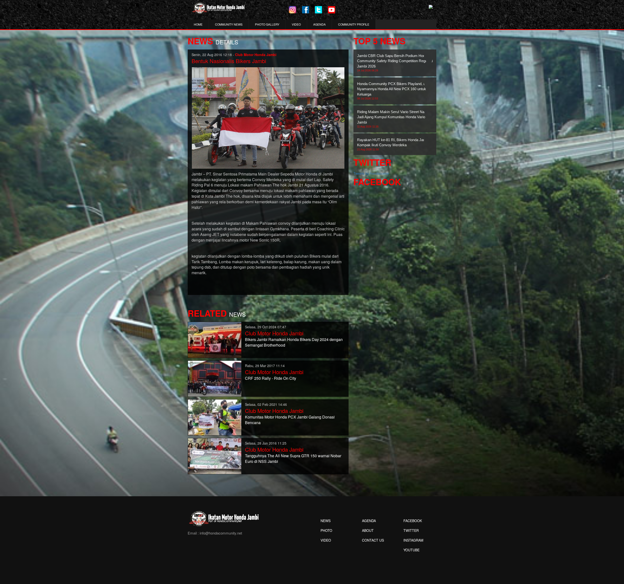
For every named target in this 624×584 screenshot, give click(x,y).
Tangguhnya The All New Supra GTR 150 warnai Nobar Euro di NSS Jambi (293, 458)
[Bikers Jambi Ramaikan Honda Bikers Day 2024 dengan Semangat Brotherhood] (214, 339)
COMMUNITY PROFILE (353, 24)
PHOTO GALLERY (267, 24)
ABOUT (368, 530)
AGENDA (319, 24)
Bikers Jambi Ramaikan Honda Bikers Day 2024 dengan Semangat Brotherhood (294, 342)
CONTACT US (373, 540)
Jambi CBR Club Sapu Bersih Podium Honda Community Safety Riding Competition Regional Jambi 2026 (395, 63)
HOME (198, 24)
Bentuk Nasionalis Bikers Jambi (229, 61)
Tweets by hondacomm (371, 173)
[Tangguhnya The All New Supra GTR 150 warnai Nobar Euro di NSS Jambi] (214, 455)
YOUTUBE (411, 549)
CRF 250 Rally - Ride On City (270, 378)
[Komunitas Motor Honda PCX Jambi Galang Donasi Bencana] (214, 416)
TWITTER (411, 530)
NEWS (326, 520)
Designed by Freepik (411, 557)
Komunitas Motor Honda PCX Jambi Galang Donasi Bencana (290, 419)
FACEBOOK (412, 520)
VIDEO (296, 24)
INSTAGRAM (413, 540)
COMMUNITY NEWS (229, 24)
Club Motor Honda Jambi (274, 333)
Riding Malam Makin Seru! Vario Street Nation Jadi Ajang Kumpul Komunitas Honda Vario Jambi (393, 119)
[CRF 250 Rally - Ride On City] (214, 378)
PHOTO (326, 530)
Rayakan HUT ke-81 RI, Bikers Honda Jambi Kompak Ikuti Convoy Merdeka (393, 144)
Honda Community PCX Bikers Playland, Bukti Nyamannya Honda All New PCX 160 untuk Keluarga (394, 91)
